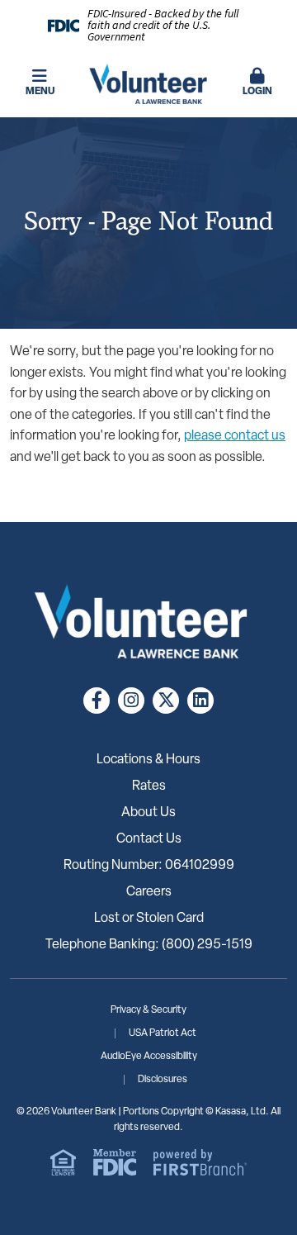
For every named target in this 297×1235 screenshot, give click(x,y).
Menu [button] (40, 92)
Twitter (166, 700)
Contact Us (149, 839)
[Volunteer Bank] (148, 84)
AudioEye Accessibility (149, 1057)
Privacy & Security (148, 1010)
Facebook (96, 700)
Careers (149, 892)
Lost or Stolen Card (149, 918)
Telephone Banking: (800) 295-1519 (148, 945)
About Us (148, 812)
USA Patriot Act (162, 1033)
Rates (149, 786)
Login (257, 92)
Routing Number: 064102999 (149, 865)
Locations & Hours (148, 760)
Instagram (131, 700)
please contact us (234, 436)
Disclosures (162, 1080)
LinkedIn (200, 700)
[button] (257, 83)
